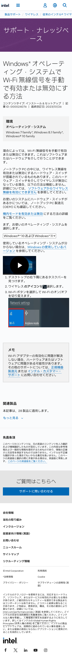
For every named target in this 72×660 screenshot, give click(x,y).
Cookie (41, 576)
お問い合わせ (11, 540)
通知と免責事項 (32, 614)
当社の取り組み (12, 519)
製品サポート (13, 14)
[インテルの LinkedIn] (25, 649)
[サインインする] (45, 5)
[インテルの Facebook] (5, 649)
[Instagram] (45, 649)
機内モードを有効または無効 (23, 214)
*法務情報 (8, 576)
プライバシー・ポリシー (15, 582)
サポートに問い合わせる (36, 491)
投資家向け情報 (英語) (16, 533)
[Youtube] (35, 649)
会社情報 (8, 513)
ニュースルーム (12, 547)
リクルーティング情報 (16, 561)
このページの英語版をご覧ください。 (27, 461)
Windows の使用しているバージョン (34, 249)
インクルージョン (13, 526)
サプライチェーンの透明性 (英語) (53, 584)
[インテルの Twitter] (15, 649)
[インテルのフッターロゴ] (10, 640)
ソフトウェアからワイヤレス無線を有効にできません (35, 190)
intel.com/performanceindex (18, 611)
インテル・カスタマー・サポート (34, 373)
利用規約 (42, 570)
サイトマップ (11, 554)
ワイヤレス (31, 14)
